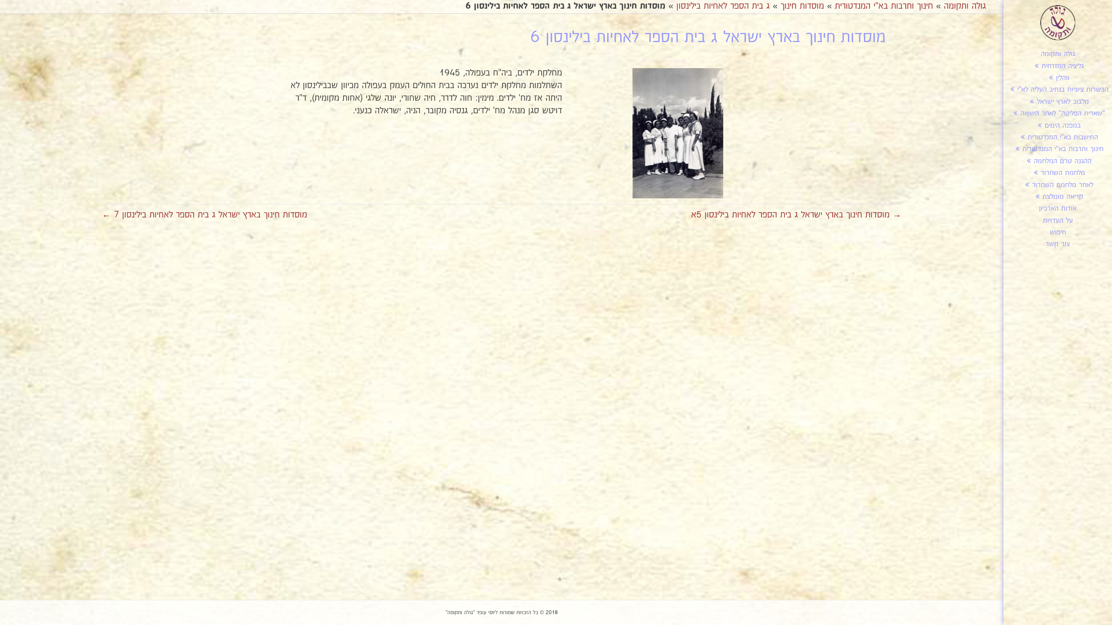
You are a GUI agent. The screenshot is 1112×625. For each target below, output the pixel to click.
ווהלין (1062, 78)
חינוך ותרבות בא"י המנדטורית (1063, 149)
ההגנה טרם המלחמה (1063, 161)
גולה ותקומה (1058, 54)
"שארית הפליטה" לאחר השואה (1062, 113)
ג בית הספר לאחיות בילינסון (723, 6)
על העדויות (1058, 220)
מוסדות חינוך (802, 6)
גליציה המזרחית (1063, 66)
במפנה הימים (1063, 125)
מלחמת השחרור (1063, 173)
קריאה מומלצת (1062, 197)
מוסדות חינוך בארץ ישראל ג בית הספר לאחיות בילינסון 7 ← (204, 215)
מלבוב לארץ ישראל (1063, 101)
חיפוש (1058, 232)
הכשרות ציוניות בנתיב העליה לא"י (1063, 89)
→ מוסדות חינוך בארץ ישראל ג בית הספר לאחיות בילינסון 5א (796, 215)
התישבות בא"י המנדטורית (1063, 137)
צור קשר (1058, 244)
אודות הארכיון (1057, 208)
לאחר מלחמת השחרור (1062, 185)
